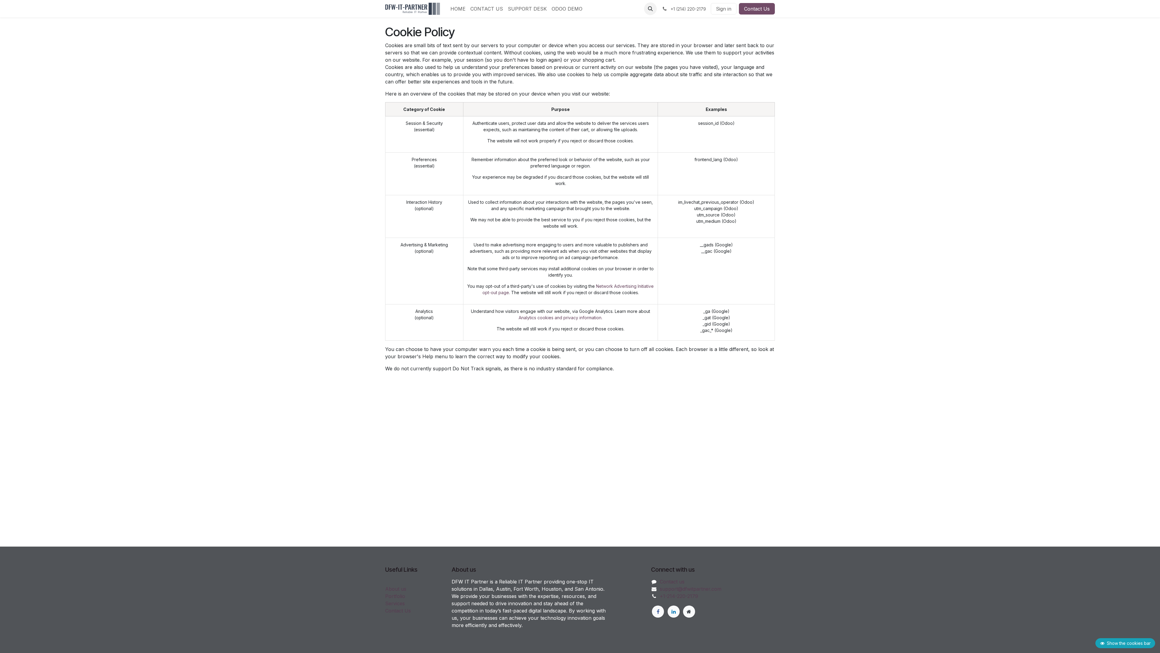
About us (395, 589)
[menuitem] (458, 9)
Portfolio (395, 596)
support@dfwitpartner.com (690, 589)
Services (395, 603)
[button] (650, 8)
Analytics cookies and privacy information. (560, 317)
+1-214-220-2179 (679, 596)
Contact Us (757, 9)
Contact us (672, 582)
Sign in (723, 9)
